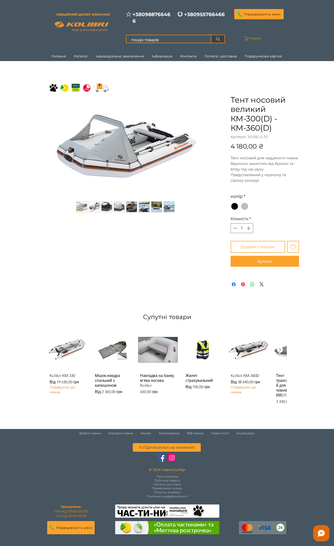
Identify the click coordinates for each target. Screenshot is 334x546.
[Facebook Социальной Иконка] (162, 458)
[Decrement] (234, 228)
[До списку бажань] (293, 247)
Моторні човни (120, 433)
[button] (259, 14)
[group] (167, 368)
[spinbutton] (241, 228)
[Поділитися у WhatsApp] (252, 284)
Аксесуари (245, 433)
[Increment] (248, 228)
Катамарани (169, 433)
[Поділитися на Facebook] (234, 284)
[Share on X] (262, 284)
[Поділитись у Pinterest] (243, 284)
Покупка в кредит (167, 492)
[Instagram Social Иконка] (172, 458)
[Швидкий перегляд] (67, 349)
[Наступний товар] (280, 350)
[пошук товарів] (217, 39)
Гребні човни (93, 433)
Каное (146, 433)
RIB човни (195, 433)
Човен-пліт (220, 433)
